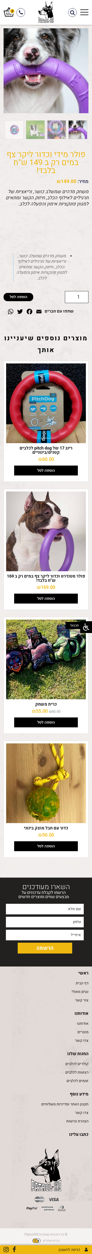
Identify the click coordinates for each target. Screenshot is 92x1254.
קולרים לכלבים (76, 1064)
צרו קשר (81, 1040)
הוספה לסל (18, 297)
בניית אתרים (51, 1240)
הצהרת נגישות (77, 1121)
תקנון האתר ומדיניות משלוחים (64, 1104)
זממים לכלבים (77, 1081)
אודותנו (82, 1023)
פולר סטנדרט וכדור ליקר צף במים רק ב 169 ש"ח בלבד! (46, 578)
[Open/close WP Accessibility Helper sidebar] (86, 627)
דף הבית (82, 983)
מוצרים (82, 1032)
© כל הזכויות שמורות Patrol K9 (46, 1234)
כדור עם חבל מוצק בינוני (46, 828)
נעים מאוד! (80, 992)
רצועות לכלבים (76, 1072)
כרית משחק (46, 704)
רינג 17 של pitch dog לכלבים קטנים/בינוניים (46, 450)
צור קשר (81, 1000)
